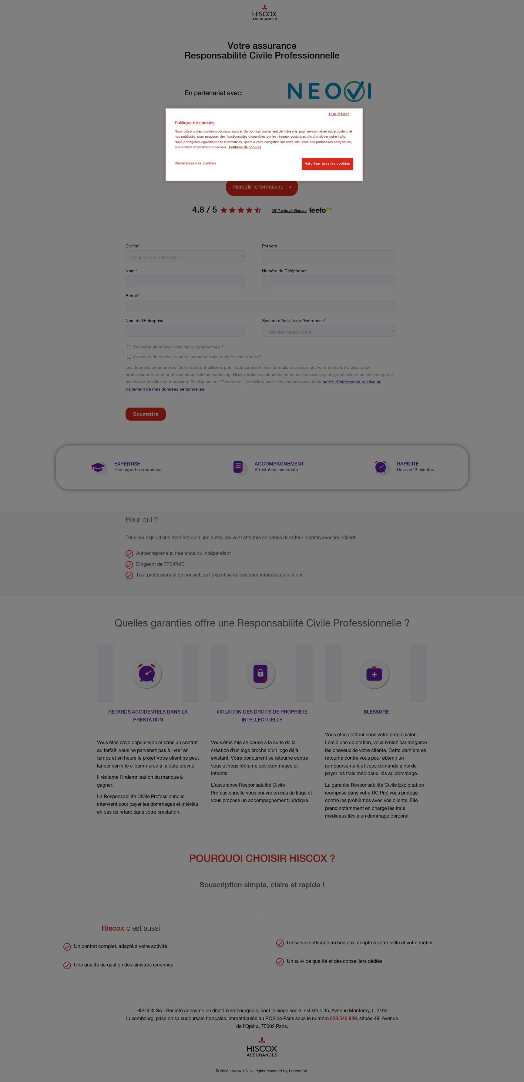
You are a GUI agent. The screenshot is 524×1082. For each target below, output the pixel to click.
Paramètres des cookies (196, 163)
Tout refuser (338, 114)
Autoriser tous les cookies (327, 164)
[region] (264, 144)
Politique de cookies (245, 147)
